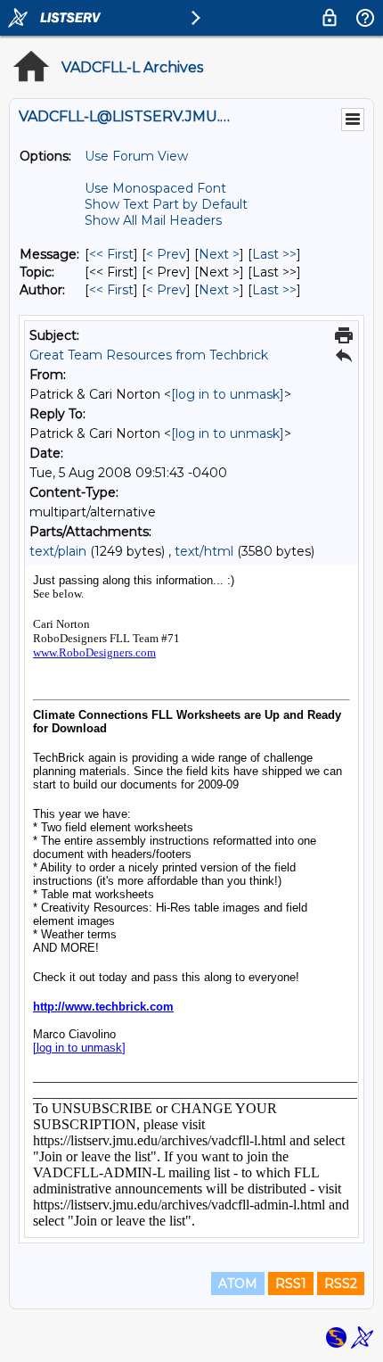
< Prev (166, 254)
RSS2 (340, 1283)
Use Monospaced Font (155, 188)
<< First (111, 254)
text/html (204, 551)
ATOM (237, 1283)
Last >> (274, 254)
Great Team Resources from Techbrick (148, 355)
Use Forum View (136, 156)
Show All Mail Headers (153, 220)
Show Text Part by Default (166, 204)
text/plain (57, 551)
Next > (219, 254)
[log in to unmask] (227, 394)
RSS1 (290, 1283)
